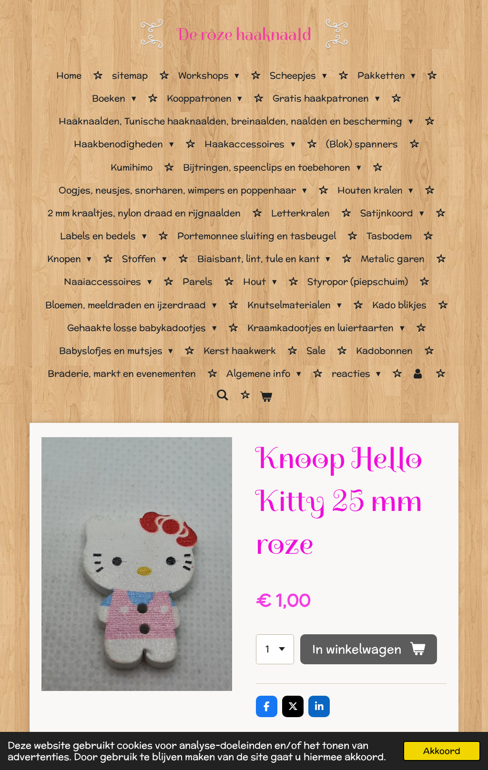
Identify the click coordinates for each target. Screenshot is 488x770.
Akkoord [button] (441, 751)
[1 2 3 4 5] (275, 649)
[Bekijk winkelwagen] (265, 396)
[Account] (417, 373)
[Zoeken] (222, 395)
